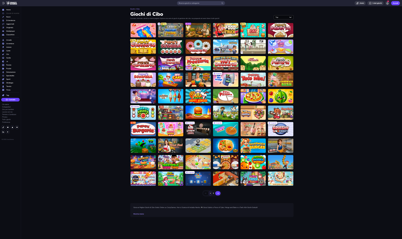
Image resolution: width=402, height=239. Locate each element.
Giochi (132, 9)
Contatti (12, 100)
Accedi (395, 3)
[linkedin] (3, 132)
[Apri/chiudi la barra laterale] (3, 3)
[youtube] (8, 127)
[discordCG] (17, 127)
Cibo (138, 9)
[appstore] (12, 127)
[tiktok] (3, 127)
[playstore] (8, 132)
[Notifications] (387, 3)
